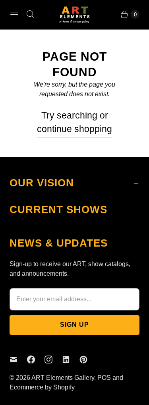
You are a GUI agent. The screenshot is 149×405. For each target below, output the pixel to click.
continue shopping (74, 129)
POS (104, 377)
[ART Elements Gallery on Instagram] (53, 359)
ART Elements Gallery (62, 377)
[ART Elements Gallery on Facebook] (36, 359)
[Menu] (14, 14)
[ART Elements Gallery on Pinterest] (88, 359)
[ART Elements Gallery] (75, 14)
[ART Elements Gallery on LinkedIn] (70, 359)
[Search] (30, 14)
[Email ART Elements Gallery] (18, 359)
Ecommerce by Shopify (42, 387)
